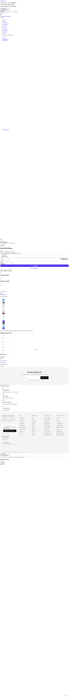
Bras (5, 21)
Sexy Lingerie (5, 39)
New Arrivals (22, 417)
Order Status (59, 421)
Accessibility (16, 452)
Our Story (58, 429)
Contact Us (58, 417)
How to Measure (47, 419)
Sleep (5, 27)
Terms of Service (4, 452)
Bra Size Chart (46, 421)
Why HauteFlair (59, 431)
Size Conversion (47, 423)
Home (4, 37)
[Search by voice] (1, 14)
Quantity (1, 261)
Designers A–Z (22, 431)
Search (1, 11)
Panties (5, 22)
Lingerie (6, 24)
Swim (5, 25)
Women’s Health (47, 431)
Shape (5, 28)
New (5, 19)
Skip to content (3, 0)
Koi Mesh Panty (5, 40)
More (5, 33)
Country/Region (3, 8)
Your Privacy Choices (22, 452)
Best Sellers (21, 419)
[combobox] (8, 11)
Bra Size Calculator (9, 430)
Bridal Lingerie (22, 425)
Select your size (3, 294)
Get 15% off (44, 377)
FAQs (58, 419)
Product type (15, 11)
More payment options (34, 268)
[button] (34, 251)
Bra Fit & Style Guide (48, 427)
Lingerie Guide (46, 429)
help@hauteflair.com (5, 439)
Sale (5, 31)
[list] (34, 139)
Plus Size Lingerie (23, 427)
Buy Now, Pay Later (60, 427)
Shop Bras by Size (23, 429)
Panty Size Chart (47, 425)
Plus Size (6, 30)
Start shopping (2, 362)
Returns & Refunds (60, 425)
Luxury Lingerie (22, 421)
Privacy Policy (10, 452)
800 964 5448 (5, 436)
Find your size (64, 258)
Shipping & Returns (60, 423)
